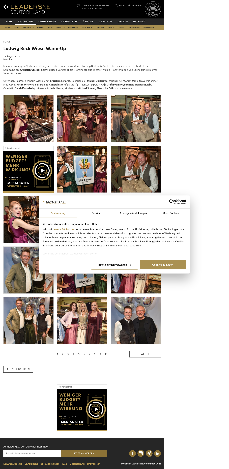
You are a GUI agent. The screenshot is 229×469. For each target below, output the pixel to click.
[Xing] (149, 453)
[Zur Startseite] (28, 9)
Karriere (100, 28)
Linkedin (123, 21)
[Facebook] (132, 453)
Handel (41, 28)
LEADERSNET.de (12, 463)
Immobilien (148, 28)
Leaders (122, 28)
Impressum (93, 463)
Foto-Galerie (25, 21)
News (7, 28)
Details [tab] (96, 212)
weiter (145, 354)
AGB (64, 463)
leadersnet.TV (69, 21)
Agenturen (28, 28)
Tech (50, 28)
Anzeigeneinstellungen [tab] (133, 212)
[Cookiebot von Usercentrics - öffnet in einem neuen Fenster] (171, 201)
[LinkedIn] (157, 453)
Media (17, 28)
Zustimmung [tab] (57, 212)
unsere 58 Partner (64, 229)
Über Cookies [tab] (171, 212)
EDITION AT (139, 21)
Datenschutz (77, 463)
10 (106, 354)
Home (9, 21)
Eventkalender (47, 21)
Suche (122, 6)
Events (111, 28)
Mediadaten (105, 21)
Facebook (136, 6)
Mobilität (73, 28)
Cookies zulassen (162, 264)
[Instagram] (140, 453)
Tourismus (86, 28)
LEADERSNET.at (34, 463)
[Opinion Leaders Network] (153, 9)
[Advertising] (28, 172)
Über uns (88, 21)
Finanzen (60, 28)
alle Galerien (21, 369)
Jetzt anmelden (84, 453)
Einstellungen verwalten (112, 264)
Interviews (134, 28)
